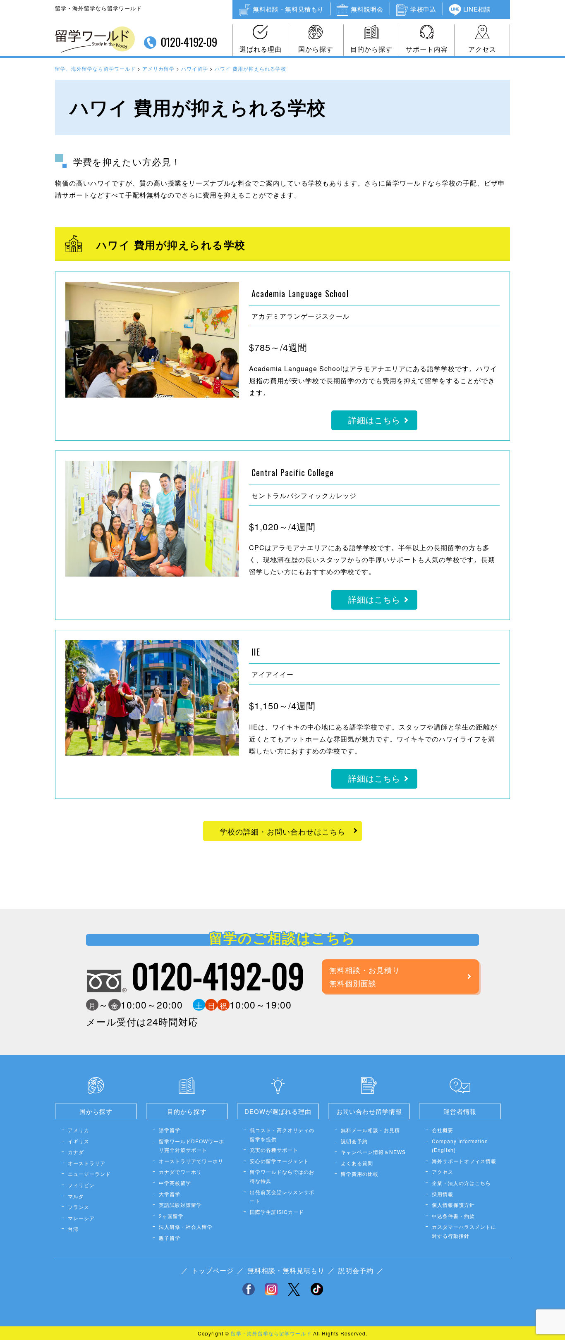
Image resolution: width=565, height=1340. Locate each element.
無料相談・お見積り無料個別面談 (364, 976)
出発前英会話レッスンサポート (282, 1196)
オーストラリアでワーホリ (191, 1160)
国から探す (315, 49)
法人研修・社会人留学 (186, 1226)
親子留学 (169, 1237)
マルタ (76, 1195)
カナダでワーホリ (180, 1171)
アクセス (482, 49)
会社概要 (442, 1129)
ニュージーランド (89, 1173)
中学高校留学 (175, 1182)
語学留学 (169, 1129)
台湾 (73, 1228)
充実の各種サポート (274, 1149)
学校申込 (423, 9)
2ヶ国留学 (171, 1215)
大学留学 (169, 1193)
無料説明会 (367, 9)
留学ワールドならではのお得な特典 (282, 1176)
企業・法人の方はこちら (461, 1182)
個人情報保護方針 (453, 1204)
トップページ (213, 1270)
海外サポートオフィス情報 (464, 1160)
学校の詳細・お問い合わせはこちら (282, 831)
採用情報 (442, 1193)
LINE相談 (477, 9)
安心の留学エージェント (279, 1160)
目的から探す (371, 49)
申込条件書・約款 (453, 1215)
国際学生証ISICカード (277, 1211)
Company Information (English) (460, 1145)
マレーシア (81, 1217)
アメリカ (78, 1129)
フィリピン (81, 1184)
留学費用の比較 (359, 1173)
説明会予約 (354, 1140)
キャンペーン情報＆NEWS (373, 1151)
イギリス (78, 1140)
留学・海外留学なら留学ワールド (271, 1333)
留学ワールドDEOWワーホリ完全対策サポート (191, 1145)
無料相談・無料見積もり (288, 9)
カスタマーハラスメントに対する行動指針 (464, 1231)
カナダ (76, 1151)
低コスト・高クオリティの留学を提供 (282, 1134)
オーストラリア (86, 1162)
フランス (78, 1206)
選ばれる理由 (260, 49)
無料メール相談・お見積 (370, 1129)
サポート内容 (427, 49)
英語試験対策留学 (180, 1204)
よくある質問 (357, 1162)
